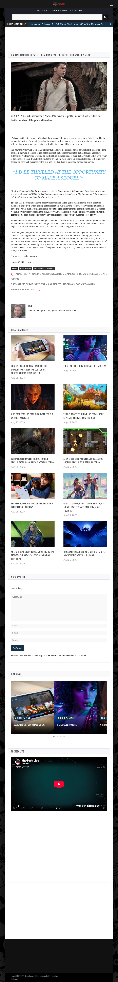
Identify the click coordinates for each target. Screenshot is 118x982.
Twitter (55, 10)
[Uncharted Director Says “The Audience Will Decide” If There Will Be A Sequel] (59, 86)
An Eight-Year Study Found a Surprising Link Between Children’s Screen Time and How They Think (32, 555)
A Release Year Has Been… (67, 724)
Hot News (16, 674)
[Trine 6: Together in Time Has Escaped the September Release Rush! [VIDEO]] (85, 397)
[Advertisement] (60, 35)
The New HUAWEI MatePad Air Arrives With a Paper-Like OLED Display (32, 505)
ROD (30, 306)
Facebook (42, 10)
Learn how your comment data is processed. (66, 655)
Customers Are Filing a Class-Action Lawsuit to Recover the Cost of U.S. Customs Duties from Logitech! (28, 369)
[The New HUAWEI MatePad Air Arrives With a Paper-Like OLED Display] (33, 486)
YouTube (78, 10)
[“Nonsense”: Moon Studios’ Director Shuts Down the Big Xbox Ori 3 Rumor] (85, 534)
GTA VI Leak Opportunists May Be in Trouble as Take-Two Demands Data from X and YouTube (84, 507)
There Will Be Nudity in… (24, 724)
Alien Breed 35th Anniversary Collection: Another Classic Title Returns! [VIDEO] (83, 460)
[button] (54, 736)
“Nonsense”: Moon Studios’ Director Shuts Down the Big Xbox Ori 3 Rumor (84, 553)
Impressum (42, 975)
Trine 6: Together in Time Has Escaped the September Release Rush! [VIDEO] (83, 416)
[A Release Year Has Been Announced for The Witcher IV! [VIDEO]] (33, 397)
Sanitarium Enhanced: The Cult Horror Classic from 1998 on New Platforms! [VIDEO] (32, 460)
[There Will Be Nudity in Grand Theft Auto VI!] (85, 348)
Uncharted (50, 268)
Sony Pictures (38, 268)
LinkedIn (66, 10)
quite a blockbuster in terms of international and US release (78, 209)
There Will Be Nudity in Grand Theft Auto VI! (84, 366)
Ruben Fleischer (25, 268)
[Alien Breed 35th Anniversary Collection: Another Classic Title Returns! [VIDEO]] (85, 441)
